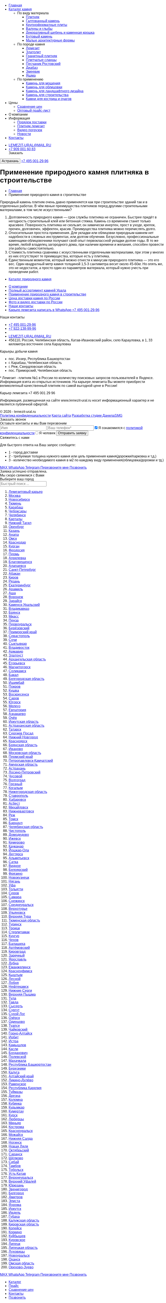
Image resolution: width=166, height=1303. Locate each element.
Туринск (15, 924)
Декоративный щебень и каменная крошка (60, 32)
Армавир (16, 651)
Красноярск (18, 741)
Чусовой (15, 776)
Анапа (14, 534)
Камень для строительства (47, 95)
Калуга (14, 1072)
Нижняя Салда (21, 1138)
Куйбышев (17, 1236)
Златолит (33, 52)
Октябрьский (19, 1150)
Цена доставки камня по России (34, 298)
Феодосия (17, 550)
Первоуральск (20, 624)
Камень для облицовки (44, 87)
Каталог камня (20, 9)
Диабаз (32, 67)
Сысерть (16, 1006)
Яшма (31, 75)
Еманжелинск (19, 967)
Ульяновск (17, 912)
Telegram (32, 467)
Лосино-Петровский (24, 772)
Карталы (15, 519)
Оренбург (16, 527)
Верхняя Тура (20, 916)
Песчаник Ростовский (43, 64)
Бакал (13, 675)
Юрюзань (16, 1185)
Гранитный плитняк (41, 56)
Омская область (21, 1263)
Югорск (15, 702)
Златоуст (16, 655)
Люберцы (16, 1119)
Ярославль (17, 959)
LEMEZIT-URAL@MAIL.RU (30, 145)
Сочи (13, 640)
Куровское (17, 1240)
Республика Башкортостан (30, 1064)
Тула (12, 998)
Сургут (14, 1010)
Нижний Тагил (20, 523)
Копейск (15, 1228)
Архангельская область (27, 659)
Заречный (17, 955)
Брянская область (23, 745)
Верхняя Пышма (22, 994)
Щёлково (16, 1158)
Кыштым (15, 975)
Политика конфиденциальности (25, 415)
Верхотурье (18, 909)
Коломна (16, 1099)
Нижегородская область (28, 792)
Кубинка (15, 1103)
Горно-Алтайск (20, 1033)
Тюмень (15, 503)
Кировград (17, 951)
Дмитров (16, 1197)
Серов (14, 893)
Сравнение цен (29, 106)
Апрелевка (17, 558)
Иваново (16, 749)
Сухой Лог (17, 1014)
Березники (17, 1068)
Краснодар (17, 542)
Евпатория (17, 710)
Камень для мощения (43, 83)
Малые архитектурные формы (50, 40)
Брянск (14, 612)
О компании (18, 286)
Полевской (17, 1057)
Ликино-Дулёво (21, 1080)
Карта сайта (61, 415)
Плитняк (32, 17)
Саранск (15, 1154)
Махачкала (17, 1060)
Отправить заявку (72, 433)
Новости (24, 134)
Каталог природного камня (30, 279)
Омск (13, 538)
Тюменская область (24, 920)
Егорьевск (17, 663)
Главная (15, 5)
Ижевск (15, 838)
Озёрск (14, 1018)
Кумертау (16, 1111)
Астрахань (10, 161)
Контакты (16, 138)
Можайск (16, 1135)
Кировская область (24, 1224)
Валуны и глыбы (39, 29)
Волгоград (17, 780)
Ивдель (15, 1212)
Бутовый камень (39, 36)
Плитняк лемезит (31, 126)
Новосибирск (19, 499)
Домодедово (19, 834)
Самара (15, 897)
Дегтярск (16, 854)
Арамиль (16, 589)
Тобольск (16, 1170)
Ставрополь (18, 796)
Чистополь (17, 831)
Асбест (14, 803)
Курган (14, 546)
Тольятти (16, 889)
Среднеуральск (21, 905)
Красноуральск (21, 1131)
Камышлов (17, 1045)
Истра (13, 1041)
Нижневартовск (21, 811)
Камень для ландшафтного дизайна (54, 91)
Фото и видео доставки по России (35, 302)
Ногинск (15, 1142)
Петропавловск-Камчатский (31, 760)
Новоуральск (19, 1255)
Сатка (13, 862)
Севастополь (19, 636)
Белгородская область (26, 679)
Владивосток (19, 647)
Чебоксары (18, 511)
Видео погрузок (29, 130)
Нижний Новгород (23, 737)
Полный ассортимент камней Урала (37, 290)
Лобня (14, 983)
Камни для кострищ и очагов (49, 99)
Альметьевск (19, 858)
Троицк (14, 928)
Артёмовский (19, 947)
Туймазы (16, 1092)
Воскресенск (19, 694)
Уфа (12, 885)
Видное (15, 866)
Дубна (14, 963)
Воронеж (16, 597)
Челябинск (17, 515)
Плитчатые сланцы (41, 60)
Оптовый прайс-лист (33, 110)
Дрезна (14, 1096)
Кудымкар (16, 1107)
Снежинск (17, 901)
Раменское (17, 1084)
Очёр (13, 718)
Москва (15, 495)
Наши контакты (21, 306)
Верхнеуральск (21, 1177)
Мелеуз (14, 706)
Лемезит (33, 48)
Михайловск (18, 807)
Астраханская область (26, 725)
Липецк (14, 1244)
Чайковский (18, 1029)
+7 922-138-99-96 (22, 328)
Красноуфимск (20, 971)
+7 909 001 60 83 (22, 149)
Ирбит (14, 1037)
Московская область (25, 753)
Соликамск (17, 671)
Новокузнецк (19, 877)
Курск (13, 1115)
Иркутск (15, 1209)
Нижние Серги (20, 990)
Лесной (15, 979)
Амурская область (23, 764)
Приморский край (23, 632)
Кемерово (17, 842)
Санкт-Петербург (22, 570)
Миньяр (15, 1123)
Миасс (14, 616)
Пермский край (21, 757)
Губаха (14, 1216)
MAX (4, 467)
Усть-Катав (17, 1173)
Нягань (14, 881)
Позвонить (78, 467)
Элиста (14, 1201)
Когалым (16, 788)
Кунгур (14, 936)
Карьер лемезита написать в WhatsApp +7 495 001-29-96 (54, 310)
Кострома (16, 1127)
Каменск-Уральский (24, 605)
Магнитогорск (19, 667)
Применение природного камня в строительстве (47, 294)
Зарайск (15, 601)
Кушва (14, 690)
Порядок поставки (31, 122)
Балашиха (17, 944)
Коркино (15, 1232)
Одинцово (17, 1022)
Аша (12, 593)
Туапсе (14, 1025)
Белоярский (18, 870)
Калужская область (24, 1220)
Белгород (16, 1193)
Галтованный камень (43, 21)
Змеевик (33, 71)
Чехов (14, 940)
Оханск (14, 1259)
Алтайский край (21, 1076)
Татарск (15, 729)
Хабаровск (17, 799)
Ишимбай (16, 683)
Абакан (14, 573)
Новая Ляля (18, 1146)
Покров (15, 686)
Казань (14, 531)
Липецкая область (23, 1248)
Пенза (14, 620)
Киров (13, 577)
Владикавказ (19, 608)
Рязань (14, 581)
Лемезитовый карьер (26, 492)
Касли (13, 1049)
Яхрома (15, 1205)
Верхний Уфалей (22, 1181)
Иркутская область (23, 721)
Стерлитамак (19, 932)
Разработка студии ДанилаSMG (97, 415)
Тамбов (15, 1166)
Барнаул (15, 823)
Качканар (16, 846)
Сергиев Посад (21, 733)
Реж (12, 815)
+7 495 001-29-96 (34, 161)
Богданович (18, 1053)
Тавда (13, 1002)
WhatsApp (16, 467)
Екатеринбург (20, 585)
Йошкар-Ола (19, 850)
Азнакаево (17, 714)
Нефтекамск (19, 986)
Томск (13, 819)
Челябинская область (26, 827)
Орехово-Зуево (21, 1267)
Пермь (14, 554)
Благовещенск (20, 562)
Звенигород (18, 1189)
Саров (14, 698)
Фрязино (15, 873)
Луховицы (17, 1251)
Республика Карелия (25, 1088)
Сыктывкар (18, 644)
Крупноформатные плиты (46, 25)
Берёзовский (19, 628)
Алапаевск (17, 566)
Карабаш (16, 507)
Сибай (14, 1162)
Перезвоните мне (55, 467)
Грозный (15, 784)
